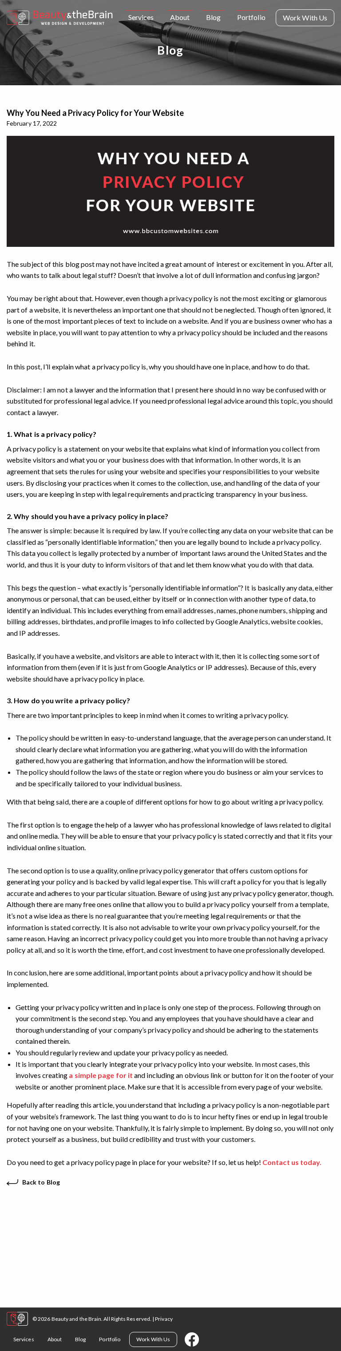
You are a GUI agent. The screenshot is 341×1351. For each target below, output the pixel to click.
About (180, 17)
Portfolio (251, 17)
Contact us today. (291, 1162)
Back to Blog (41, 1182)
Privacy (164, 1318)
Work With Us (305, 17)
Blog (213, 17)
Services (141, 17)
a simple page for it (101, 1075)
